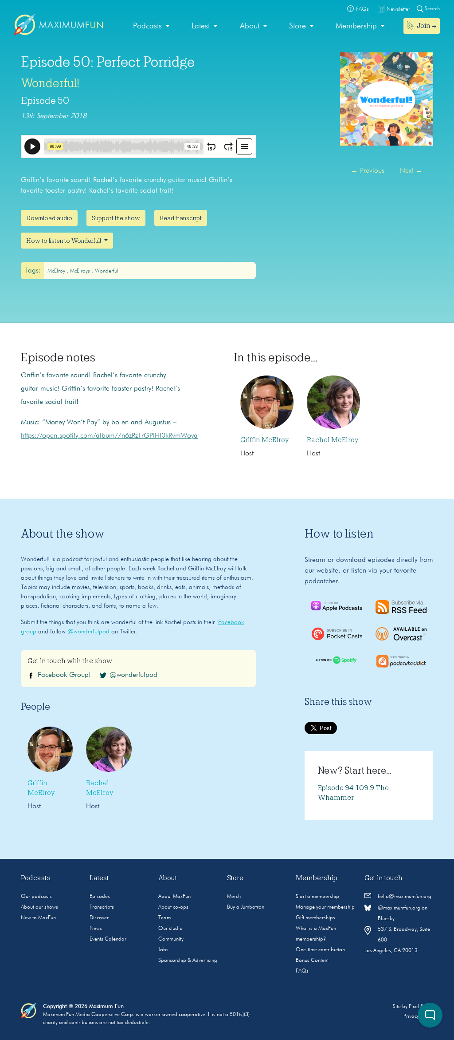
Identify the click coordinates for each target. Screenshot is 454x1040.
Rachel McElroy (332, 440)
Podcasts (147, 26)
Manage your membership (325, 907)
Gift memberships (315, 918)
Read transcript (181, 217)
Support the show (116, 217)
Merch (234, 896)
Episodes (100, 896)
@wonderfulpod (88, 632)
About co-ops (173, 907)
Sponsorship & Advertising (187, 960)
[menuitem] (151, 26)
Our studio (170, 928)
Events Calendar (108, 939)
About (249, 26)
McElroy (57, 271)
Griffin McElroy (264, 440)
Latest (201, 26)
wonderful (106, 271)
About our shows (39, 907)
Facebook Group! (64, 675)
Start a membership (317, 896)
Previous (367, 170)
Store (297, 26)
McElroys (80, 271)
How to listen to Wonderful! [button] (64, 240)
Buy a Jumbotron (245, 907)
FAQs (302, 971)
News (96, 928)
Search (431, 9)
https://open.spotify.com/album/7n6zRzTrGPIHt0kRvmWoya (109, 435)
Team (164, 918)
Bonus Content (312, 960)
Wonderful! (50, 83)
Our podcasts (36, 896)
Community (171, 939)
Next (411, 170)
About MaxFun (174, 896)
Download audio (49, 217)
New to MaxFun (38, 918)
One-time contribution (320, 950)
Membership (356, 26)
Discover (99, 918)
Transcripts (102, 907)
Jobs (163, 950)
